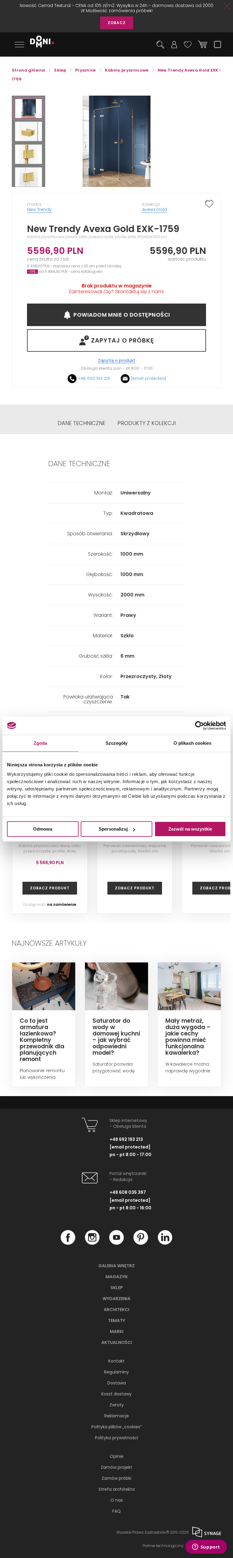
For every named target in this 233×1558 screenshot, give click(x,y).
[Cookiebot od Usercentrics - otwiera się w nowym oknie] (199, 725)
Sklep (116, 1288)
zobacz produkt (49, 888)
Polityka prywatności (116, 1438)
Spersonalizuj (113, 829)
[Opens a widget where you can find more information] (206, 1547)
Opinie (116, 1456)
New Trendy (39, 209)
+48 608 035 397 (128, 1192)
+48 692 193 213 (94, 378)
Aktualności (116, 1342)
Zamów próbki (116, 1478)
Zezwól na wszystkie (190, 829)
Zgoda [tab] (40, 743)
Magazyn (116, 1277)
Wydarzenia (116, 1299)
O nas (116, 1500)
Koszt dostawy (116, 1394)
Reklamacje (116, 1416)
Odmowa (42, 829)
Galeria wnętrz (116, 1266)
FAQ (116, 1511)
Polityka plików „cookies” (116, 1427)
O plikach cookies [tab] (193, 743)
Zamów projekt (116, 1467)
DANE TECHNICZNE (81, 423)
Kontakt (116, 1361)
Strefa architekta (117, 1489)
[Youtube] (116, 1243)
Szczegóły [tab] (117, 743)
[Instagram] (92, 1243)
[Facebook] (68, 1243)
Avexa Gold (154, 209)
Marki (116, 1331)
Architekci (116, 1310)
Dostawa (116, 1383)
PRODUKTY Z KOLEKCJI (146, 423)
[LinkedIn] (165, 1243)
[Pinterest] (140, 1243)
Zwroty (117, 1405)
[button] (28, 108)
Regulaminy (116, 1372)
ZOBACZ (117, 22)
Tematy (116, 1320)
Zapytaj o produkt (116, 360)
